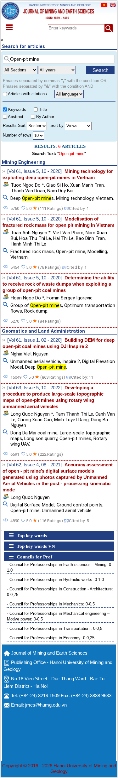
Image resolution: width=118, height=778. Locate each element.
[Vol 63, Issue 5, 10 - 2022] (34, 387)
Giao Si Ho (57, 185)
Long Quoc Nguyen (30, 497)
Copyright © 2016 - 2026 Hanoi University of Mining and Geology (59, 768)
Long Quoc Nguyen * (32, 414)
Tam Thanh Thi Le (74, 414)
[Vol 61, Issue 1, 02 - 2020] (34, 340)
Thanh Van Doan (28, 191)
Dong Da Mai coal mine (34, 433)
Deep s (32, 198)
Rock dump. (36, 311)
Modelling (97, 251)
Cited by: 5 (79, 520)
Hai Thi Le (63, 238)
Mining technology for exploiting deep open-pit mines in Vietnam (58, 174)
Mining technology (74, 198)
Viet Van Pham (68, 233)
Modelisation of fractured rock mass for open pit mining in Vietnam (58, 222)
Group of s (36, 305)
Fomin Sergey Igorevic (70, 298)
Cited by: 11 (82, 377)
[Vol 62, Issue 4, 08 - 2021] (34, 464)
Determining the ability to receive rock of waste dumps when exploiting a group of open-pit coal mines (58, 284)
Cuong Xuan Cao (35, 420)
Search (101, 70)
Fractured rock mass (32, 251)
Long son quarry (40, 438)
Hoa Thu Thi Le (35, 238)
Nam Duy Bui (60, 191)
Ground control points (80, 505)
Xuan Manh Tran (87, 185)
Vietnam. (105, 198)
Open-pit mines (75, 438)
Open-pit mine (70, 251)
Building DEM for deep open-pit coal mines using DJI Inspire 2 (59, 343)
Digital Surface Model (32, 505)
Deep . (46, 367)
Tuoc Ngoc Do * (27, 185)
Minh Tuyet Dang (71, 420)
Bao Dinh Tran (90, 238)
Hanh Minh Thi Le (28, 244)
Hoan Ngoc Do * (27, 298)
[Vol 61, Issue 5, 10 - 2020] (34, 171)
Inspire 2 (71, 361)
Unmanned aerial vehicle (35, 361)
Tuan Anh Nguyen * (31, 233)
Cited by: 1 (79, 208)
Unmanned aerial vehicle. (67, 510)
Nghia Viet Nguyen (29, 354)
